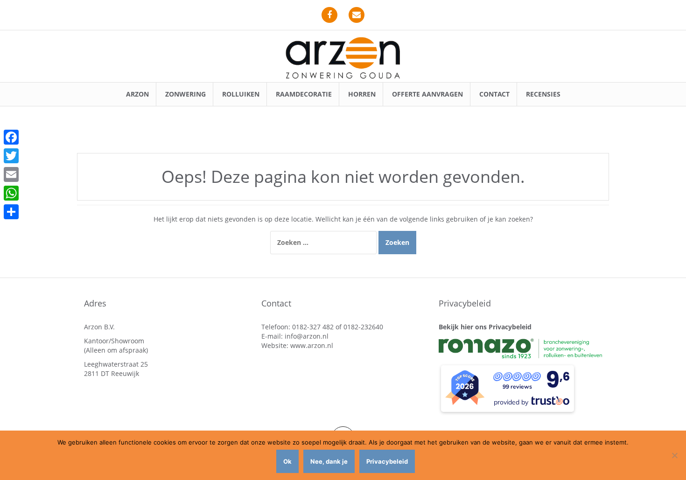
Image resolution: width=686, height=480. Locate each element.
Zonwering (185, 94)
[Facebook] (11, 137)
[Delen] (11, 211)
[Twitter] (11, 155)
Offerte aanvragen (427, 94)
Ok (287, 461)
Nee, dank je (329, 461)
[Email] (11, 174)
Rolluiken (240, 94)
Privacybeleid (387, 461)
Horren (362, 94)
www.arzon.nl (311, 345)
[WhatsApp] (11, 193)
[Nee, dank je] (674, 455)
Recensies (543, 94)
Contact (494, 94)
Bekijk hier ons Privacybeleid (485, 326)
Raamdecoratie (304, 94)
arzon (137, 94)
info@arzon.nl (307, 336)
